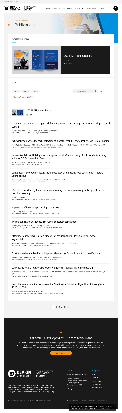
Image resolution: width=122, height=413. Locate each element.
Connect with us (60, 353)
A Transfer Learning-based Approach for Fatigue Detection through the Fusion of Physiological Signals (61, 125)
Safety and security (102, 400)
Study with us (78, 8)
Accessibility (92, 400)
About (48, 8)
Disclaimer (83, 400)
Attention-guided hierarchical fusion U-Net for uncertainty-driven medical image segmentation (54, 238)
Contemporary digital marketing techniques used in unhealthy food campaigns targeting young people (57, 174)
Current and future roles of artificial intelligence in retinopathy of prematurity (52, 268)
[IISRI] (68, 389)
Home (16, 20)
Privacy (69, 400)
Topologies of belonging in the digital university (36, 207)
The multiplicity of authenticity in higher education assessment (44, 222)
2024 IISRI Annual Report (39, 110)
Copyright (75, 400)
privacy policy (92, 408)
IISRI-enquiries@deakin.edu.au (77, 374)
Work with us (67, 8)
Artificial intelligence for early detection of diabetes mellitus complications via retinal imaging (61, 141)
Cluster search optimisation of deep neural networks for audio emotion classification (56, 253)
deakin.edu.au (14, 1)
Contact (101, 8)
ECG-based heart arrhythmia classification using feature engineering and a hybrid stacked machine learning (58, 192)
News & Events (91, 8)
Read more (68, 64)
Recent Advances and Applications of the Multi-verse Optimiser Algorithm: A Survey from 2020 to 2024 (58, 286)
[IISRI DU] (72, 389)
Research (56, 8)
